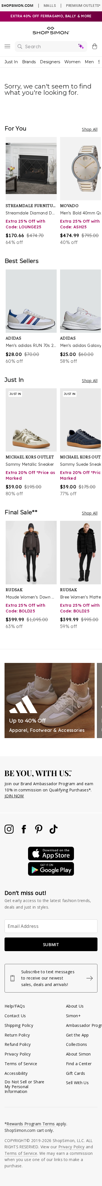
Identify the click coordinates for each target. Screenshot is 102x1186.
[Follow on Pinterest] (39, 832)
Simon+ (73, 1015)
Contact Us (15, 1015)
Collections (76, 1044)
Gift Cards (75, 1073)
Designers (50, 61)
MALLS (50, 5)
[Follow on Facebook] (24, 832)
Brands (29, 61)
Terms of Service (21, 1063)
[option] (33, 191)
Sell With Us (77, 1082)
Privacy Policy (18, 1054)
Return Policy (17, 1035)
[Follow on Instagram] (10, 832)
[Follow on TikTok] (53, 832)
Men (89, 61)
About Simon (78, 1054)
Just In (11, 61)
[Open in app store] (51, 858)
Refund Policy (18, 1044)
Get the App (77, 1035)
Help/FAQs (15, 1006)
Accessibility (16, 1073)
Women (72, 61)
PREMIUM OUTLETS (83, 5)
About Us (75, 1006)
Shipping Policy (19, 1025)
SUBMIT (51, 944)
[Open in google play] (51, 874)
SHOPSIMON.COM (17, 5)
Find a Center (79, 1063)
